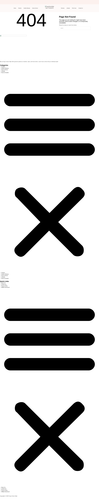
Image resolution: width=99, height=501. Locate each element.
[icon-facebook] (10, 2)
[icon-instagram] (12, 2)
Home (15, 8)
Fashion (19, 8)
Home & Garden (5, 72)
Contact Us (80, 8)
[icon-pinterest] (15, 2)
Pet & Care (74, 8)
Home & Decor (35, 8)
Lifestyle (68, 8)
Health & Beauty (27, 8)
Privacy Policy (4, 285)
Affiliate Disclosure (5, 287)
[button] (49, 172)
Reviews (62, 8)
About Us (3, 282)
